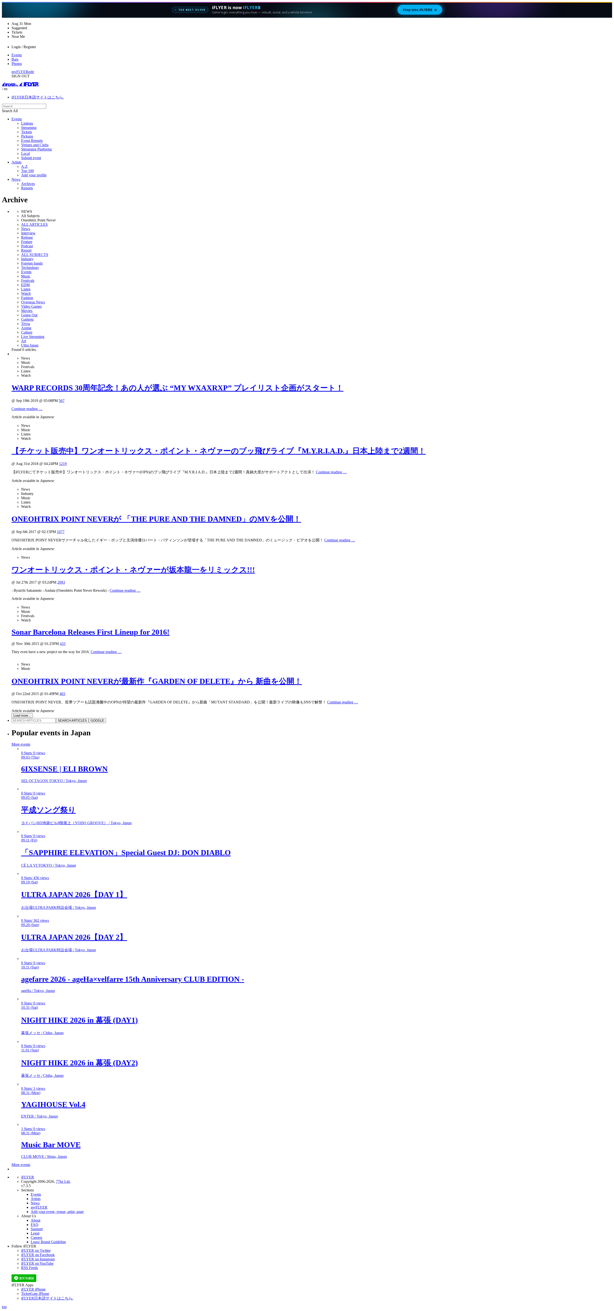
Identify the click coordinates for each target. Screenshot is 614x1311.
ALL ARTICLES (34, 224)
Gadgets (27, 319)
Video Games (31, 306)
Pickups (27, 136)
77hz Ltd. (63, 1181)
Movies (26, 311)
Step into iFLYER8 (420, 9)
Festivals (27, 280)
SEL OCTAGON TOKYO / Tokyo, (54, 781)
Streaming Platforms (36, 149)
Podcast (27, 246)
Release (27, 237)
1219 (63, 464)
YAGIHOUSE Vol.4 (53, 1104)
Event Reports (32, 141)
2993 (61, 582)
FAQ (34, 1225)
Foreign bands (32, 263)
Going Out (29, 315)
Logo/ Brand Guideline (48, 1242)
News (16, 179)
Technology (30, 268)
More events (21, 744)
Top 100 (27, 171)
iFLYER (27, 1177)
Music (25, 276)
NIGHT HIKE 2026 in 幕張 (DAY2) (79, 1062)
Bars (15, 59)
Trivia (25, 324)
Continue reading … (27, 409)
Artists (16, 162)
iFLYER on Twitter (36, 1250)
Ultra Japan (29, 345)
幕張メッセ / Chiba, (42, 1033)
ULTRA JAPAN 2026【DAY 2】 (74, 937)
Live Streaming (32, 337)
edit (31, 72)
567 (62, 401)
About (35, 1220)
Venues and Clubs (34, 145)
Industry (27, 259)
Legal (35, 1233)
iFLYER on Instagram (38, 1259)
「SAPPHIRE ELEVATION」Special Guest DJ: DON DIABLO (126, 852)
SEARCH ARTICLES (72, 720)
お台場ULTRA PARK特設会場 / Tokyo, (58, 907)
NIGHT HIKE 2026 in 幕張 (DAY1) (79, 1020)
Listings (27, 123)
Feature (26, 242)
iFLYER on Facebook (38, 1255)
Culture (26, 332)
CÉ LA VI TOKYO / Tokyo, (48, 865)
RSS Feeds (29, 1268)
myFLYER (20, 72)
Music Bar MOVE (51, 1144)
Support (37, 1229)
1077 (61, 532)
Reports (27, 188)
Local (25, 153)
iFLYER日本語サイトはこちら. (38, 97)
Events (17, 55)
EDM (25, 285)
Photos (17, 64)
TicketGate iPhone (35, 1294)
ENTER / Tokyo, (39, 1116)
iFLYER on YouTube (37, 1263)
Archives (28, 184)
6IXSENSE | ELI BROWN (64, 769)
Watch (26, 293)
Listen (25, 289)
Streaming (28, 128)
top (4, 1307)
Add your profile (34, 175)
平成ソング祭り (48, 810)
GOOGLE (97, 720)
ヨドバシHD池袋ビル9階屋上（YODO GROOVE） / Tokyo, (76, 823)
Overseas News (33, 302)
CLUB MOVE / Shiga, (44, 1156)
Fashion (27, 298)
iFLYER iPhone (33, 1289)
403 (62, 694)
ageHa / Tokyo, (38, 991)
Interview (28, 233)
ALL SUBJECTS (34, 255)
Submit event (31, 158)
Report (26, 250)
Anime (26, 328)
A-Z (24, 166)
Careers (36, 1238)
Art (23, 341)
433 (62, 644)
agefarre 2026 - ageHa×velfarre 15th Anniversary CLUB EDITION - (132, 979)
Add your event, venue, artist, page (57, 1212)
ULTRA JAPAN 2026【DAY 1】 (74, 894)
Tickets (26, 132)
